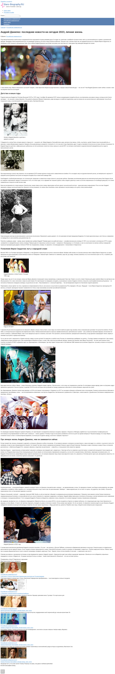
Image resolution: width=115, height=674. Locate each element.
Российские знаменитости (11, 20)
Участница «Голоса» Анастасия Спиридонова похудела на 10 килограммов (22, 576)
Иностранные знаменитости (12, 18)
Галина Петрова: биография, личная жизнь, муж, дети (16, 662)
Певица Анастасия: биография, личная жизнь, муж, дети (17, 644)
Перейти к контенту (6, 1)
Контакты (6, 24)
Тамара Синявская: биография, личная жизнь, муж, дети (17, 627)
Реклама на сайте (9, 12)
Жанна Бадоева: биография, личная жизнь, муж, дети (16, 610)
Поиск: (3, 15)
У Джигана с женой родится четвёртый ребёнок (15, 593)
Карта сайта (7, 10)
